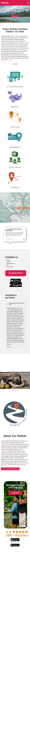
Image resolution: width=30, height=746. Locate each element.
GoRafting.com (8, 60)
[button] (28, 3)
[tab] (13, 390)
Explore (9, 347)
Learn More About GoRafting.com (10, 468)
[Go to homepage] (5, 2)
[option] (15, 380)
